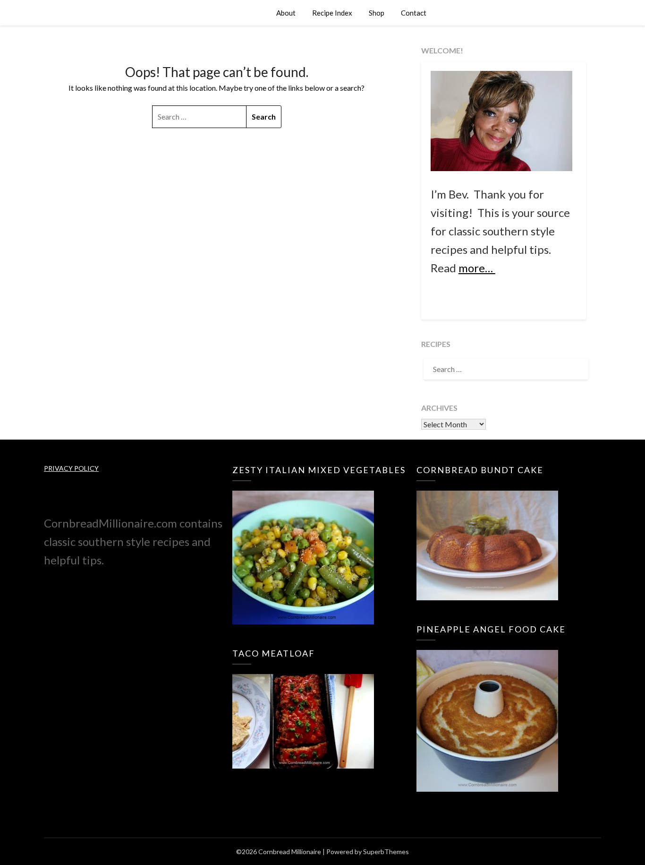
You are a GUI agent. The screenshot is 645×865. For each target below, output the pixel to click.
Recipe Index (332, 13)
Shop (376, 13)
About (286, 13)
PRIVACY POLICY (71, 468)
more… (476, 268)
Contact (413, 13)
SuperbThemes (386, 852)
